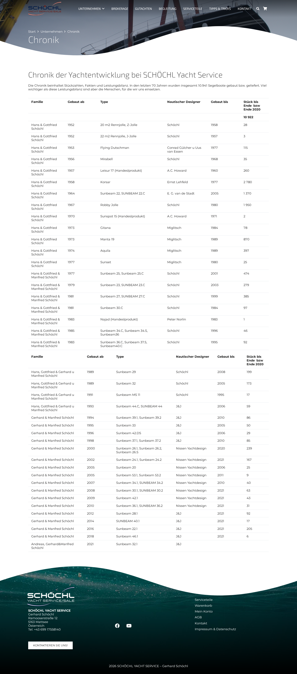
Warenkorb (203, 606)
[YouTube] (129, 625)
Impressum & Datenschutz (215, 629)
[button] (103, 8)
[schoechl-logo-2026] (44, 8)
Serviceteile (204, 600)
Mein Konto (204, 611)
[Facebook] (117, 625)
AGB (198, 617)
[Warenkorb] (265, 8)
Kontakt (201, 623)
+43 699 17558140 (47, 629)
